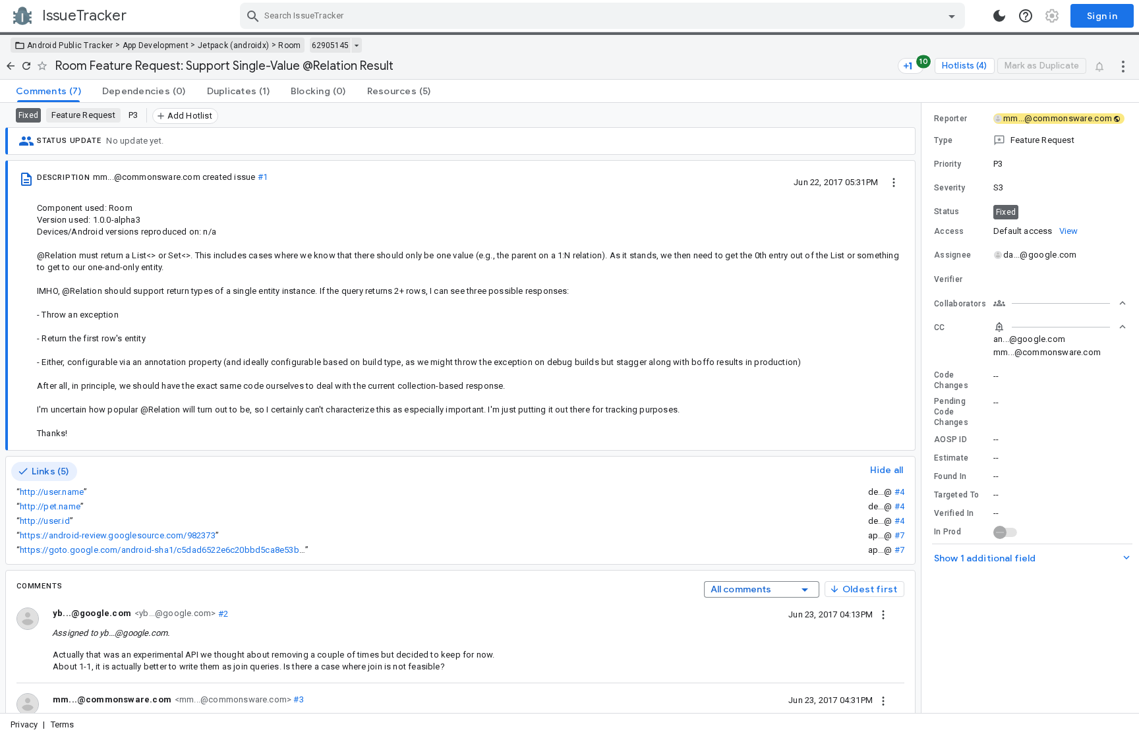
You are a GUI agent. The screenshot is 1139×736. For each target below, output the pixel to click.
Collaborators (960, 303)
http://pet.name (50, 506)
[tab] (48, 91)
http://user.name (52, 492)
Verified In (954, 513)
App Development (156, 45)
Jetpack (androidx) (233, 45)
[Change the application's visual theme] (999, 16)
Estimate (951, 458)
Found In (950, 476)
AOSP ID (950, 439)
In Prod (947, 531)
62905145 (330, 45)
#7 (899, 535)
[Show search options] (952, 16)
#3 (297, 699)
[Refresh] (26, 66)
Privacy (24, 724)
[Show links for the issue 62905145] (356, 45)
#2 (222, 613)
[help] (1025, 16)
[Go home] (10, 66)
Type (943, 140)
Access (949, 231)
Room (289, 45)
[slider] (923, 408)
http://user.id (45, 521)
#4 (899, 492)
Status (947, 211)
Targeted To (956, 494)
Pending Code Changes (951, 412)
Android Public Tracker (70, 45)
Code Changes (951, 380)
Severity (949, 187)
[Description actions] (893, 181)
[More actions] (1123, 65)
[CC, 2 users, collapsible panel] (1059, 327)
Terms (62, 724)
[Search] (253, 16)
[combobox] (604, 16)
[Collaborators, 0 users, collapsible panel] (1059, 303)
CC (939, 327)
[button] (1030, 140)
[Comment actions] (883, 614)
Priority (947, 164)
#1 (263, 177)
